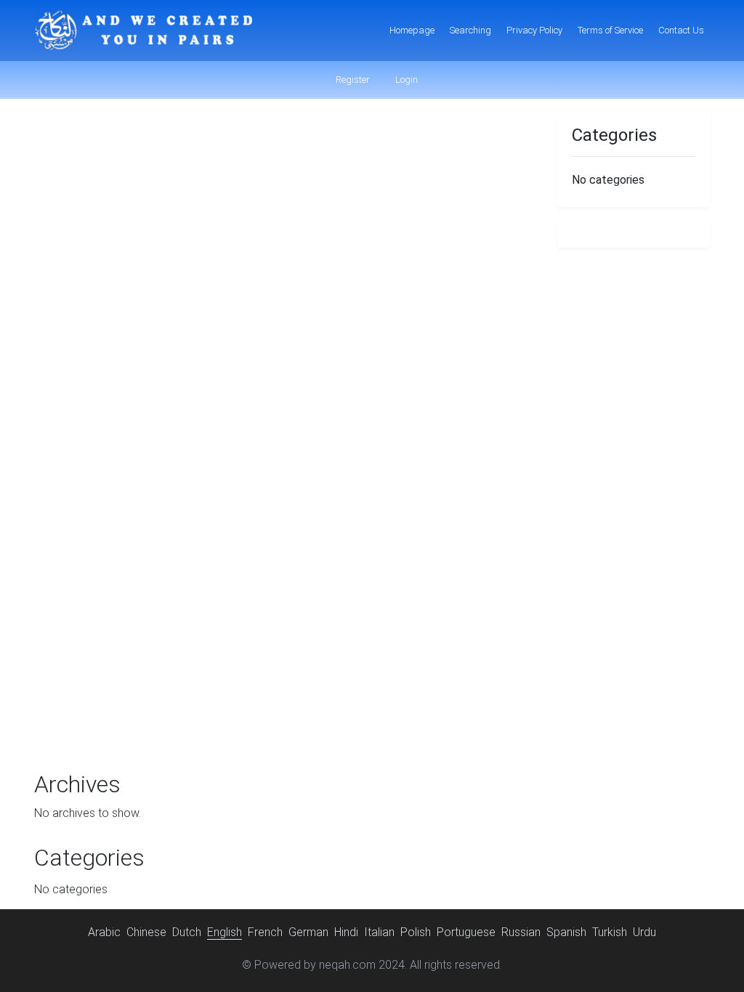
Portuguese (466, 932)
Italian (379, 932)
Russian (521, 932)
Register (351, 79)
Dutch (186, 932)
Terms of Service (610, 30)
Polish (415, 932)
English (224, 932)
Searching (470, 30)
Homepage (411, 30)
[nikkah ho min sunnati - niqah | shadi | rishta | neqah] (143, 30)
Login (405, 79)
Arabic (104, 932)
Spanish (566, 932)
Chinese (146, 932)
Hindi (346, 932)
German (308, 932)
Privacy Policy (534, 30)
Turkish (609, 932)
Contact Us (681, 30)
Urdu (644, 932)
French (265, 932)
